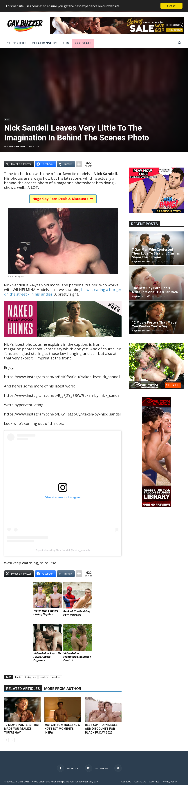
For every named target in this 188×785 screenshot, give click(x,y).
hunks (18, 677)
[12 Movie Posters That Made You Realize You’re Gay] (22, 709)
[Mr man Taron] (63, 339)
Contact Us (140, 781)
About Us (126, 781)
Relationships (44, 43)
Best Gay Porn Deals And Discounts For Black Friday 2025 (101, 728)
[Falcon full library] (156, 505)
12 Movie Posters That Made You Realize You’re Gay (22, 728)
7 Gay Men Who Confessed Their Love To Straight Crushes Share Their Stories (156, 253)
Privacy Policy (170, 781)
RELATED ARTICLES (23, 688)
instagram (30, 677)
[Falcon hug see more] (156, 388)
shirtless (56, 677)
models (44, 677)
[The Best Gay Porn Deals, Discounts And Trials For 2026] (156, 283)
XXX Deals (83, 43)
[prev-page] (6, 740)
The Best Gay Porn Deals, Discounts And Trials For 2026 (155, 290)
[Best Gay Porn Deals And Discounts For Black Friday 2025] (103, 709)
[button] (179, 43)
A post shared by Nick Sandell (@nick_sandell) (63, 550)
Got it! (171, 5)
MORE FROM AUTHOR (62, 688)
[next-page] (12, 740)
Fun (66, 43)
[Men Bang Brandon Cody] (156, 212)
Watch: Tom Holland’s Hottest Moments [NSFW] (62, 728)
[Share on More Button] (79, 164)
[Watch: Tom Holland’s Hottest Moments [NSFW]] (62, 709)
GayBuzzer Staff (16, 146)
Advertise (154, 781)
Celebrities (16, 43)
